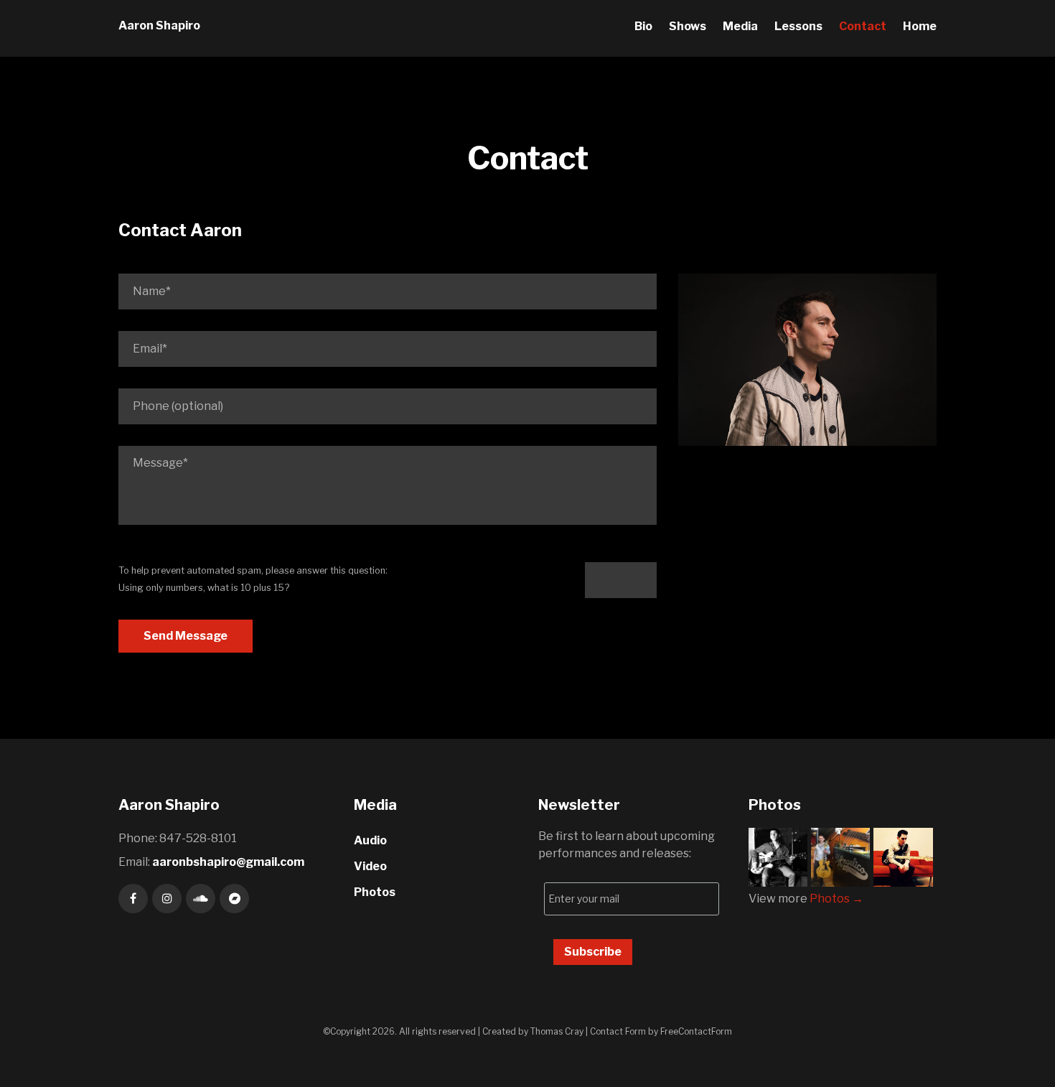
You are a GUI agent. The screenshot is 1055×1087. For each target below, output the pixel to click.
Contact (862, 26)
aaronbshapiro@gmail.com (228, 862)
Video (370, 866)
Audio (370, 840)
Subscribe (593, 951)
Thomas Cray (556, 1031)
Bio (643, 26)
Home (920, 26)
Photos (374, 892)
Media (740, 26)
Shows (687, 26)
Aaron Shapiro (159, 25)
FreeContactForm (696, 1031)
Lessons (798, 26)
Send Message (186, 636)
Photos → (836, 898)
